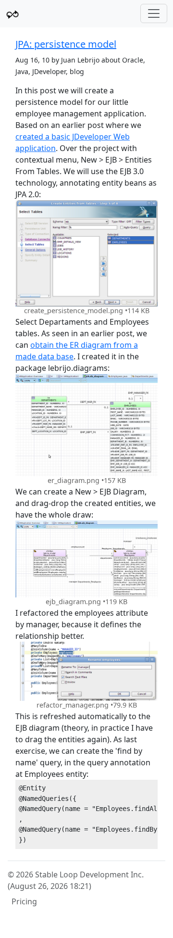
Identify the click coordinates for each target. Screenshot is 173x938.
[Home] (12, 14)
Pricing (24, 901)
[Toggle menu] (153, 13)
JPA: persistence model (65, 44)
